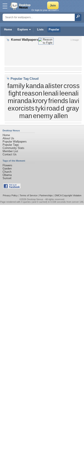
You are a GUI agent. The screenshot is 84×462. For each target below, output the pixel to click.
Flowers (7, 165)
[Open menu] (5, 6)
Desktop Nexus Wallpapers (20, 6)
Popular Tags (11, 144)
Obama (7, 175)
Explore (22, 29)
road (53, 108)
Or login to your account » (45, 10)
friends (58, 100)
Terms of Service (28, 195)
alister (54, 85)
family (16, 85)
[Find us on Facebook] (12, 187)
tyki (40, 108)
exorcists (21, 108)
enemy (43, 115)
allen (61, 115)
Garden (7, 168)
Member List (10, 151)
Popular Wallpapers (15, 141)
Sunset (7, 178)
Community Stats (13, 148)
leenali (69, 93)
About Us (8, 138)
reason (32, 93)
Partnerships (46, 195)
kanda (35, 85)
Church (7, 171)
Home (8, 29)
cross (72, 85)
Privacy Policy (10, 195)
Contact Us (10, 154)
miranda (20, 100)
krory (40, 100)
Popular (54, 29)
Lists (40, 29)
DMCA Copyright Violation (68, 195)
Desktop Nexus (35, 199)
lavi (74, 100)
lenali (51, 93)
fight (14, 93)
